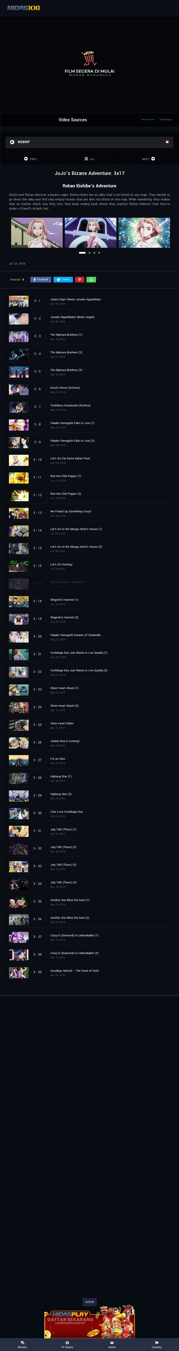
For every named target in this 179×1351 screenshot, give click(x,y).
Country (157, 1347)
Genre (112, 1347)
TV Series (67, 1347)
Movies (22, 1347)
